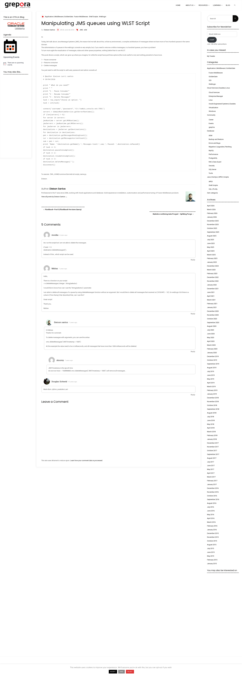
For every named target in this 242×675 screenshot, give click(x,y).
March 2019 (211, 386)
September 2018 (213, 409)
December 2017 (213, 443)
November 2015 (213, 537)
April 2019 (210, 383)
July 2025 (210, 240)
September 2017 (213, 454)
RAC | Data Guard (215, 162)
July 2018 (210, 417)
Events (211, 123)
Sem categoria (212, 193)
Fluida (235, 670)
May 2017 (210, 469)
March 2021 (211, 300)
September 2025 (213, 232)
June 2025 (211, 243)
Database (210, 131)
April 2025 (210, 251)
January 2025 (212, 262)
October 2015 (212, 541)
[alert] (15, 64)
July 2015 (210, 548)
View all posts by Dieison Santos (54, 197)
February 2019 (212, 390)
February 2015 (212, 560)
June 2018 (211, 420)
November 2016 (213, 492)
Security (212, 166)
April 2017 (210, 473)
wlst (85, 30)
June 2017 (211, 465)
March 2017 (211, 477)
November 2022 (213, 281)
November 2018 (213, 401)
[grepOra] (17, 5)
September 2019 (213, 364)
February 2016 (212, 526)
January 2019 (212, 394)
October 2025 (212, 228)
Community (211, 115)
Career (211, 120)
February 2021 (212, 304)
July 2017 (210, 462)
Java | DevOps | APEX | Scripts (218, 177)
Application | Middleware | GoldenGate (59, 17)
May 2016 (210, 514)
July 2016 (210, 507)
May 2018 (210, 424)
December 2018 (213, 398)
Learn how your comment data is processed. (86, 460)
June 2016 (211, 511)
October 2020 (212, 319)
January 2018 (212, 439)
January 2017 (212, 484)
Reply (193, 260)
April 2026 (210, 206)
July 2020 (210, 330)
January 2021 (212, 307)
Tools (211, 173)
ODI (210, 80)
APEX (211, 181)
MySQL (211, 150)
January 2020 (212, 353)
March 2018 (211, 432)
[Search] (235, 18)
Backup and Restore (216, 139)
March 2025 (211, 255)
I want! (211, 40)
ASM (210, 135)
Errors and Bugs (214, 143)
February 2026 (212, 213)
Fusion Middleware (81, 17)
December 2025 (213, 221)
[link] (235, 5)
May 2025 (210, 247)
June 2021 (211, 292)
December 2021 (213, 289)
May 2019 (210, 379)
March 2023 (211, 270)
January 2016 (212, 530)
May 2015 (210, 556)
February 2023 (212, 273)
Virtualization (213, 107)
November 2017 (213, 447)
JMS (81, 30)
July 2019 (210, 371)
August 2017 (211, 458)
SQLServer (212, 169)
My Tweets (211, 56)
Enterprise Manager (216, 96)
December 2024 (213, 266)
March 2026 (211, 209)
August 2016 (211, 503)
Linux (211, 100)
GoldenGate (213, 76)
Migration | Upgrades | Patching (220, 147)
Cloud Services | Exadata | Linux (218, 88)
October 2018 (212, 405)
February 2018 (212, 435)
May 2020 (210, 337)
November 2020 (213, 315)
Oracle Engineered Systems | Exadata (222, 104)
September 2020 (213, 322)
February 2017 (212, 481)
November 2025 (213, 224)
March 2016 (211, 522)
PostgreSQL (213, 158)
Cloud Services (214, 92)
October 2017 (212, 450)
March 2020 (211, 345)
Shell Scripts (93, 17)
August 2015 (211, 545)
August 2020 (211, 326)
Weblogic (102, 17)
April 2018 (210, 428)
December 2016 (213, 488)
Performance (213, 154)
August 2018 (211, 413)
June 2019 (211, 375)
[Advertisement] (112, 488)
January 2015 (212, 563)
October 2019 (212, 360)
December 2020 (213, 311)
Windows (212, 111)
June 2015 (211, 552)
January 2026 (212, 217)
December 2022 (213, 277)
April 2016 (210, 518)
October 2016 (212, 496)
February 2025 (212, 258)
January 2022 (212, 285)
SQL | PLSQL (213, 189)
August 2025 (211, 236)
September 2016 (213, 499)
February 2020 (212, 349)
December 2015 (213, 533)
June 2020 (211, 334)
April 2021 (210, 296)
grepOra (212, 127)
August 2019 (211, 368)
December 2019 (213, 356)
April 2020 (210, 341)
